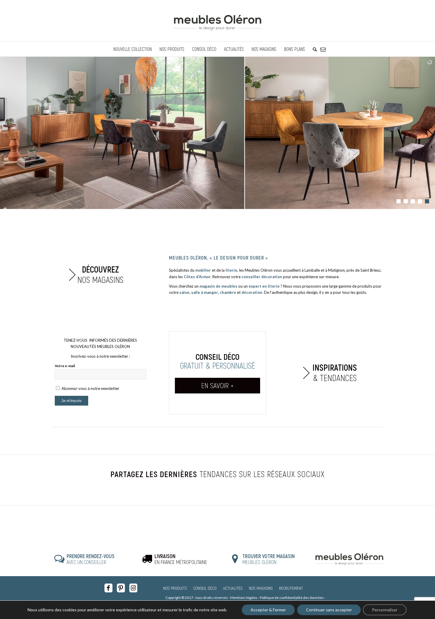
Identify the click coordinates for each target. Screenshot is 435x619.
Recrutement (291, 588)
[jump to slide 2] (406, 201)
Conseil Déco (205, 588)
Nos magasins (261, 588)
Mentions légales (243, 597)
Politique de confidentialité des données (292, 597)
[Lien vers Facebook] (108, 588)
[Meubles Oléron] (217, 20)
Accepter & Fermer (268, 609)
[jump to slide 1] (399, 201)
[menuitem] (132, 49)
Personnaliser (384, 609)
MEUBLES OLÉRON (268, 559)
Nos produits (175, 588)
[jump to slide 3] (413, 201)
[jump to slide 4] (420, 201)
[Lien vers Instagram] (133, 588)
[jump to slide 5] (427, 201)
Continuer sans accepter (329, 609)
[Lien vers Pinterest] (121, 588)
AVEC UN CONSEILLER (91, 559)
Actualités (232, 588)
